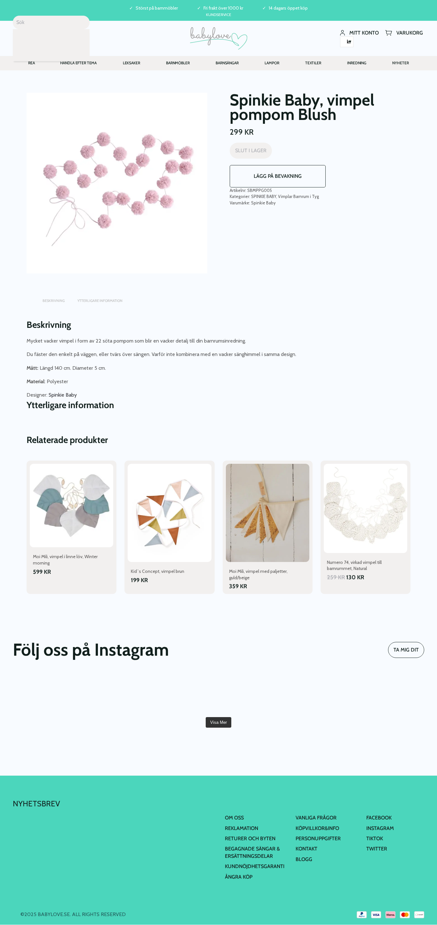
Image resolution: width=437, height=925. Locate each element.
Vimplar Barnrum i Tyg (298, 196)
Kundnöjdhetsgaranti (254, 866)
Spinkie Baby (263, 202)
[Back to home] (218, 38)
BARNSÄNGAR (227, 62)
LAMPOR (272, 62)
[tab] (30, 297)
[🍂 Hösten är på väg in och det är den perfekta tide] (322, 693)
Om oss (234, 818)
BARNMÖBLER (178, 62)
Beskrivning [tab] (54, 300)
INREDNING (356, 62)
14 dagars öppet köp (288, 8)
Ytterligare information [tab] (100, 300)
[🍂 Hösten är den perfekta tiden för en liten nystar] (253, 693)
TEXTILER (313, 62)
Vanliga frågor (316, 818)
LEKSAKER (131, 62)
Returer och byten (250, 838)
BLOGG (304, 859)
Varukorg (409, 32)
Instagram (380, 828)
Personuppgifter (318, 838)
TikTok (374, 838)
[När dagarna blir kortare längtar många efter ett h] (184, 693)
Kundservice (218, 14)
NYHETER (400, 62)
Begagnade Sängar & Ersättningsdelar (252, 852)
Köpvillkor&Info (317, 828)
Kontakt (306, 849)
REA (31, 62)
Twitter (376, 849)
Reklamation (241, 828)
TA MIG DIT (406, 650)
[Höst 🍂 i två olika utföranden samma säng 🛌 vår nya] (46, 693)
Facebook (379, 818)
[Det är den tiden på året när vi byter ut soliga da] (115, 693)
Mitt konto (364, 32)
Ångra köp (238, 877)
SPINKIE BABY (263, 196)
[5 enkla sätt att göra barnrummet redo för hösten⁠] (391, 693)
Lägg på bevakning (278, 176)
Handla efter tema (78, 62)
